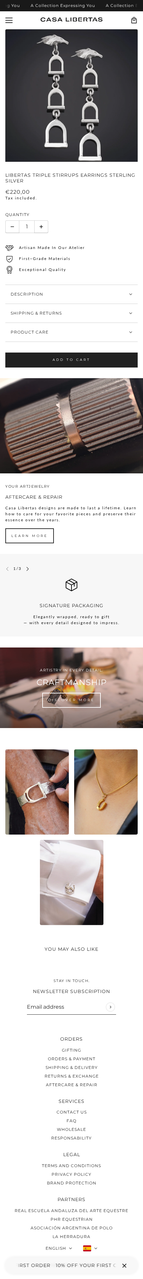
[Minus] (12, 226)
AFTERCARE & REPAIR (71, 1084)
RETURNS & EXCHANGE (72, 1076)
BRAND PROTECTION (71, 1182)
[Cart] (134, 20)
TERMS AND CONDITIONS (71, 1165)
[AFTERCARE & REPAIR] (71, 426)
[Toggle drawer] (9, 20)
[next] (28, 568)
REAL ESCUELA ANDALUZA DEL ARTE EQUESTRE (71, 1210)
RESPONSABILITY (71, 1138)
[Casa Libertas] (71, 19)
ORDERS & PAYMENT (71, 1058)
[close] (124, 1265)
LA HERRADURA (71, 1236)
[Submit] (110, 1006)
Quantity (17, 214)
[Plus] (41, 226)
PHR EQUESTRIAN (72, 1219)
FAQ (71, 1120)
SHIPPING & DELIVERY (72, 1067)
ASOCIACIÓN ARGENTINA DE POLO (72, 1227)
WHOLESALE (71, 1129)
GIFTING (71, 1050)
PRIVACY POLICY (71, 1174)
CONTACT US (72, 1112)
